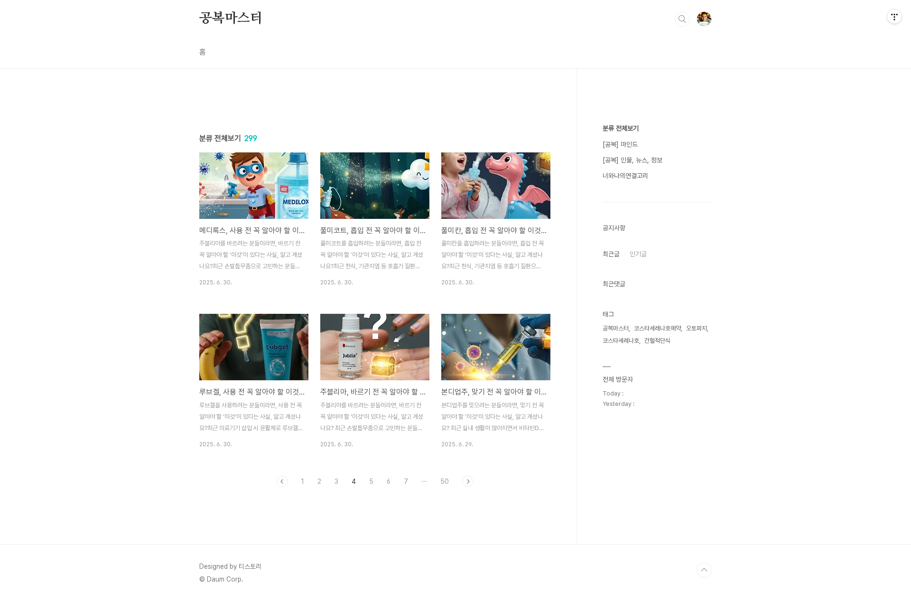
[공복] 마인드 (620, 144)
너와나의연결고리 (625, 175)
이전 (282, 481)
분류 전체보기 (621, 128)
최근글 (611, 254)
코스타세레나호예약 (657, 328)
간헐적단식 (657, 340)
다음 (468, 481)
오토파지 (696, 328)
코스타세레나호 (621, 340)
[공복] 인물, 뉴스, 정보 (632, 160)
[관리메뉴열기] (894, 16)
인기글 (638, 254)
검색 (682, 19)
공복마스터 (231, 18)
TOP (704, 570)
